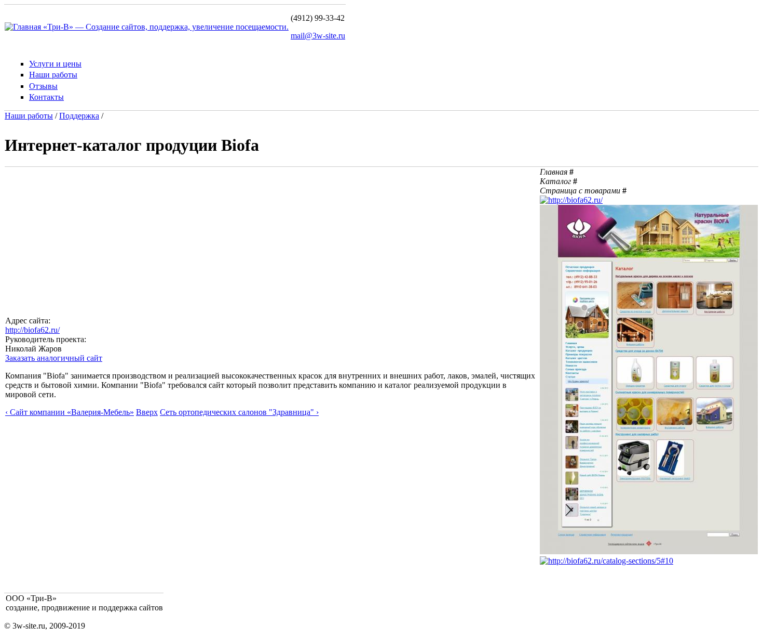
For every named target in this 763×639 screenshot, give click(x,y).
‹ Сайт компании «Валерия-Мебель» (69, 412)
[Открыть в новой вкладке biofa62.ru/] (571, 199)
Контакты (46, 97)
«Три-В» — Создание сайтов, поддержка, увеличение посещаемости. (166, 26)
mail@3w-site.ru (318, 35)
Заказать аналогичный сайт (53, 358)
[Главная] (24, 26)
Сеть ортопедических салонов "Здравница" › (239, 412)
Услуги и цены (55, 63)
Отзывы (43, 86)
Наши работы (53, 74)
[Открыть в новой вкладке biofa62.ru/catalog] (649, 551)
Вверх (147, 412)
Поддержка (79, 115)
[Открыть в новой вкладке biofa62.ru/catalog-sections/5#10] (606, 560)
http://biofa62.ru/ (32, 329)
